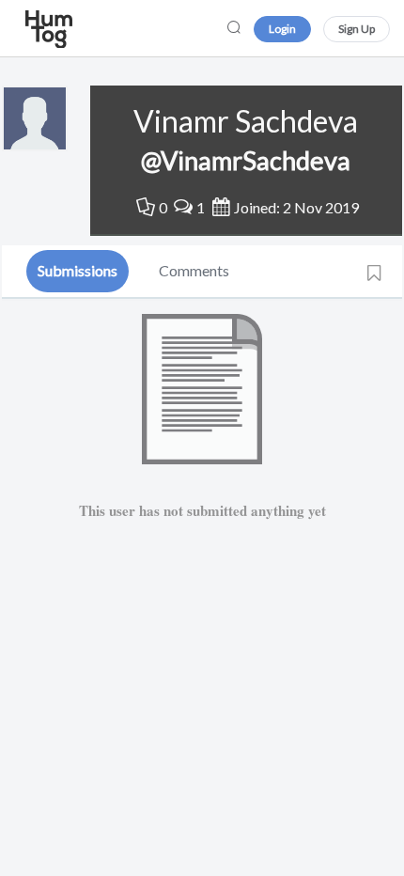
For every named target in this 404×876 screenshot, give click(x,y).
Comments (194, 270)
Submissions (77, 270)
